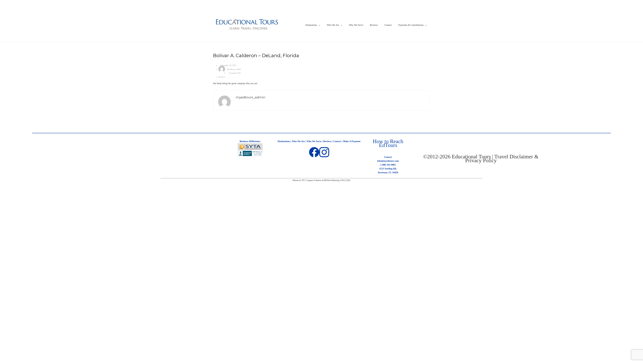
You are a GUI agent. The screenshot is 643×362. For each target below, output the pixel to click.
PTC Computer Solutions (312, 180)
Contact (388, 25)
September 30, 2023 (228, 65)
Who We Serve (356, 25)
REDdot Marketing (331, 180)
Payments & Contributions (410, 25)
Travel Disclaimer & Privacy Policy (502, 158)
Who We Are (333, 25)
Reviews (374, 25)
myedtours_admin (234, 69)
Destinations (311, 25)
